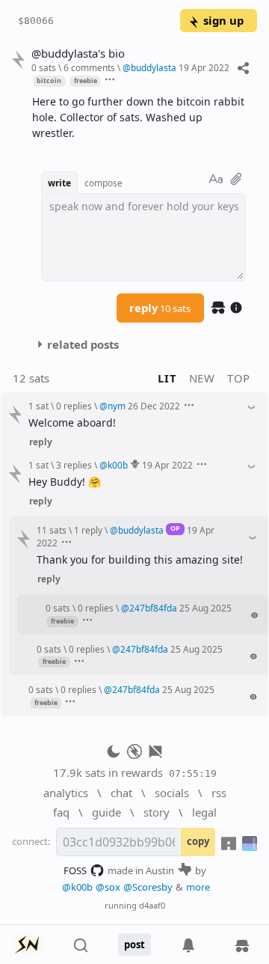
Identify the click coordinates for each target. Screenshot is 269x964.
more (198, 887)
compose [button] (103, 183)
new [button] (202, 377)
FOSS (75, 870)
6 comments (89, 67)
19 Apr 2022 (204, 67)
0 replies (74, 406)
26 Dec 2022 (154, 406)
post (134, 944)
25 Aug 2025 (205, 608)
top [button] (238, 377)
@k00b (77, 887)
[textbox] (139, 117)
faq (61, 812)
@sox (108, 887)
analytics (65, 792)
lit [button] (167, 377)
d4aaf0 (152, 905)
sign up (223, 20)
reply (160, 307)
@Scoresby (148, 887)
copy (198, 841)
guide (106, 812)
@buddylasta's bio (78, 53)
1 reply (88, 530)
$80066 (36, 20)
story (156, 812)
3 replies (74, 465)
